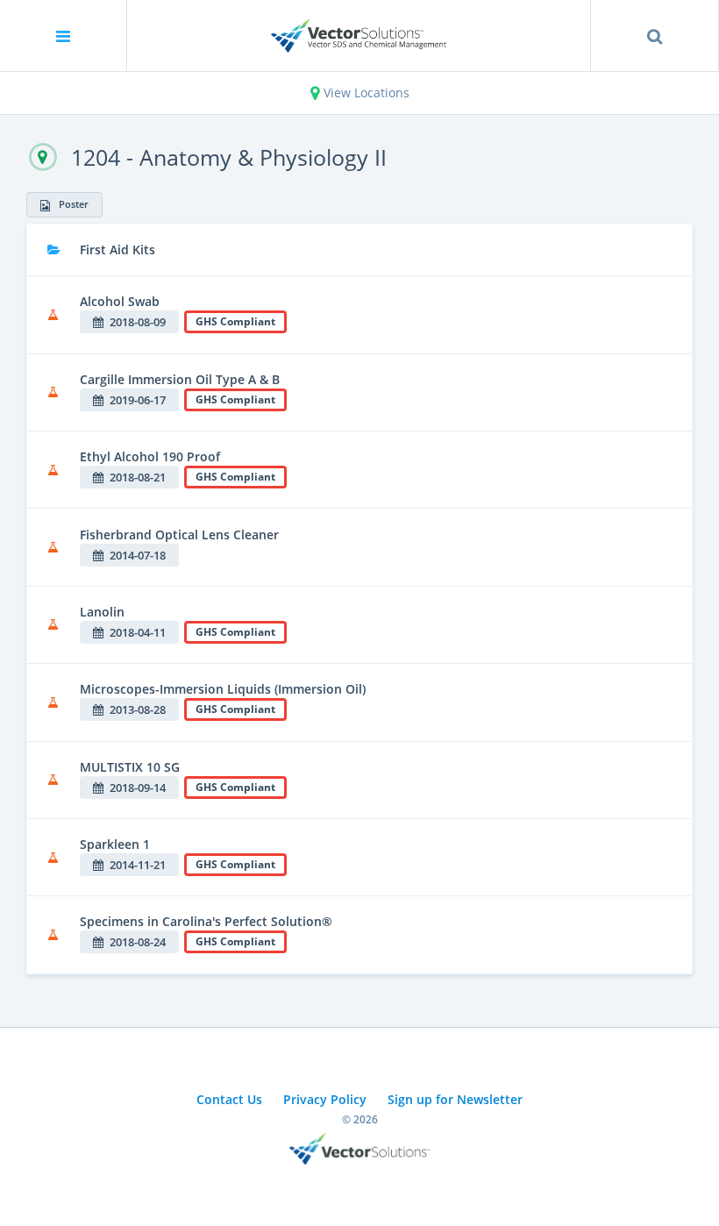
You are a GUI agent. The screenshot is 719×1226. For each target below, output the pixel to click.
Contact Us (229, 1099)
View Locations (364, 92)
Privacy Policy (325, 1099)
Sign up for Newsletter (455, 1099)
